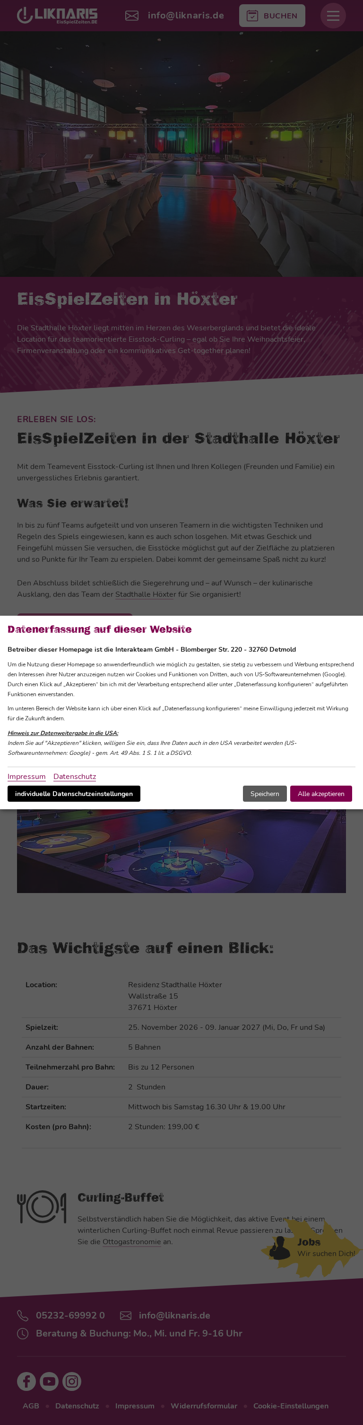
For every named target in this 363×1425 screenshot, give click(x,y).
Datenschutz (74, 776)
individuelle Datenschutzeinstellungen (74, 793)
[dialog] (181, 712)
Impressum (27, 776)
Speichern (265, 793)
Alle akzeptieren (321, 793)
